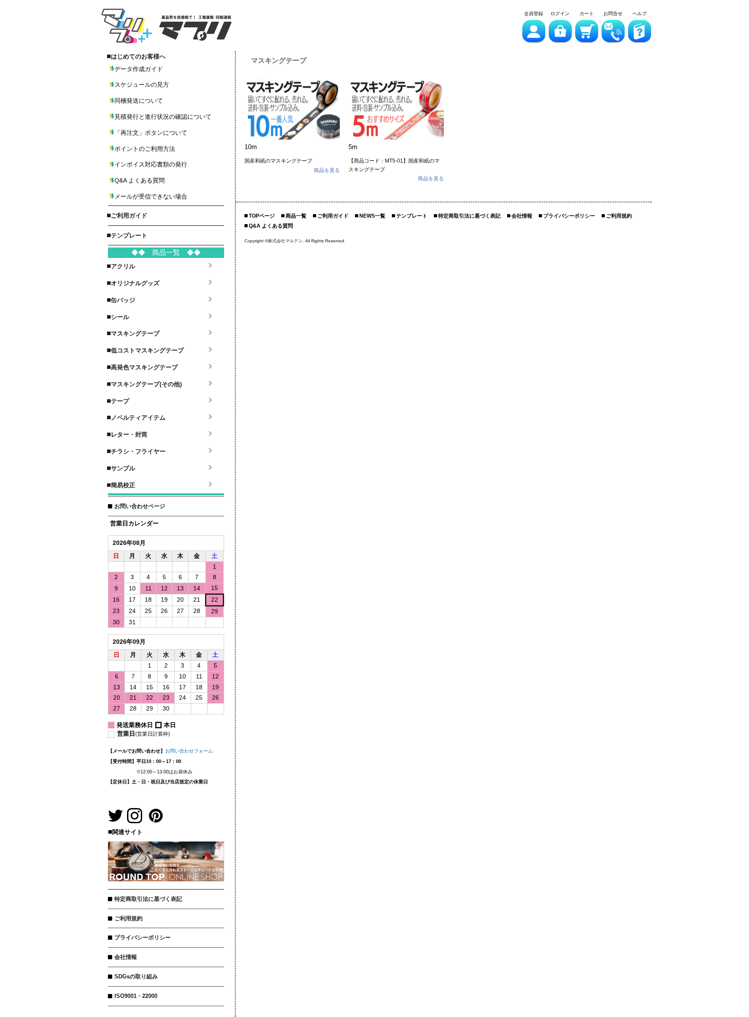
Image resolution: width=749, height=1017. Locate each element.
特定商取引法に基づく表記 (148, 899)
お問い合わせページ (139, 506)
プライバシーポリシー (142, 937)
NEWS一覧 (372, 216)
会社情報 (125, 957)
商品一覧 (296, 216)
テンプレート (411, 216)
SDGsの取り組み (136, 976)
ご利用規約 (128, 918)
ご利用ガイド (332, 216)
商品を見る (327, 170)
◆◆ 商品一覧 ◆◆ (166, 252)
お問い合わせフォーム (189, 750)
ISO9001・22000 (135, 996)
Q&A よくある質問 (271, 226)
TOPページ (262, 216)
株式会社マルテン (285, 240)
